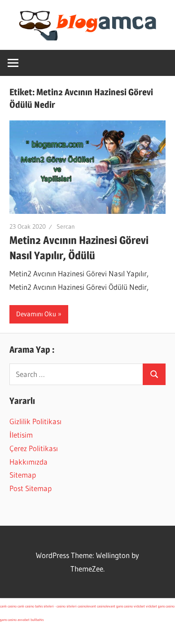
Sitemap (22, 474)
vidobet (139, 606)
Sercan (66, 226)
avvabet (24, 619)
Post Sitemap (30, 488)
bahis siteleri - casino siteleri (56, 606)
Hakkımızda (28, 461)
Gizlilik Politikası (35, 421)
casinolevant (87, 606)
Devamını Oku (36, 314)
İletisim (21, 434)
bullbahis (37, 619)
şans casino (124, 606)
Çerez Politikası (33, 448)
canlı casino (8, 606)
